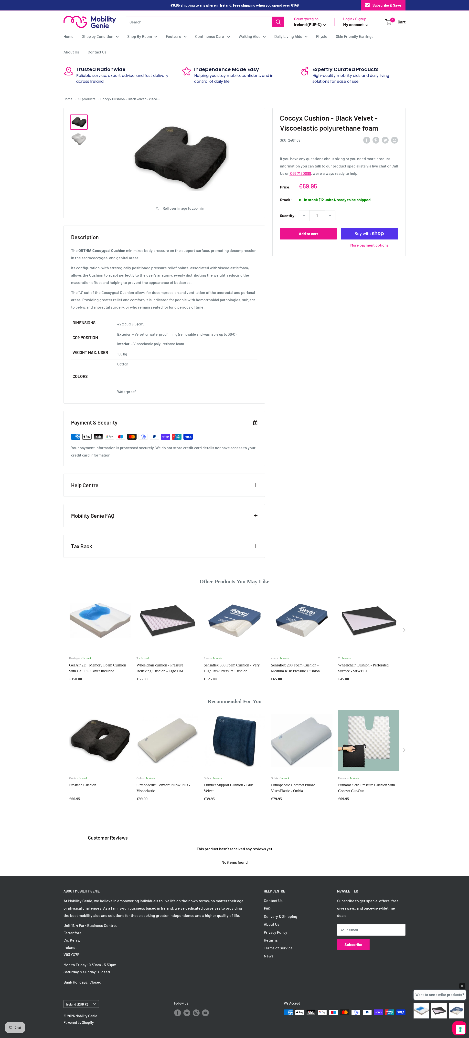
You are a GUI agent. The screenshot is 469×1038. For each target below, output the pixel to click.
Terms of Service (278, 947)
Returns (271, 940)
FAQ (267, 908)
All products (86, 99)
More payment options (369, 245)
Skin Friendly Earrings (354, 36)
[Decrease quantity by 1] (304, 215)
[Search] (278, 22)
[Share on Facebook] (366, 140)
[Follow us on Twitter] (186, 1012)
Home (69, 36)
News (268, 956)
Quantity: (288, 215)
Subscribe (353, 944)
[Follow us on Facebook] (177, 1012)
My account (353, 24)
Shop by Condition (97, 36)
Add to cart (308, 233)
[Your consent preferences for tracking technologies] (460, 1029)
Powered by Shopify (79, 1022)
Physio (321, 36)
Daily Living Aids (288, 36)
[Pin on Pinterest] (376, 140)
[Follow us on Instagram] (196, 1012)
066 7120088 (300, 173)
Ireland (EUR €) (77, 1004)
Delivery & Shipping (280, 916)
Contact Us (97, 52)
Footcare (173, 36)
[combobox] (199, 22)
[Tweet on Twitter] (385, 140)
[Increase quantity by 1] (330, 215)
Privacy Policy (275, 932)
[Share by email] (394, 140)
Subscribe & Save (387, 5)
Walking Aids (249, 36)
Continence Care (210, 36)
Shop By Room (139, 36)
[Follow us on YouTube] (205, 1012)
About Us (71, 52)
